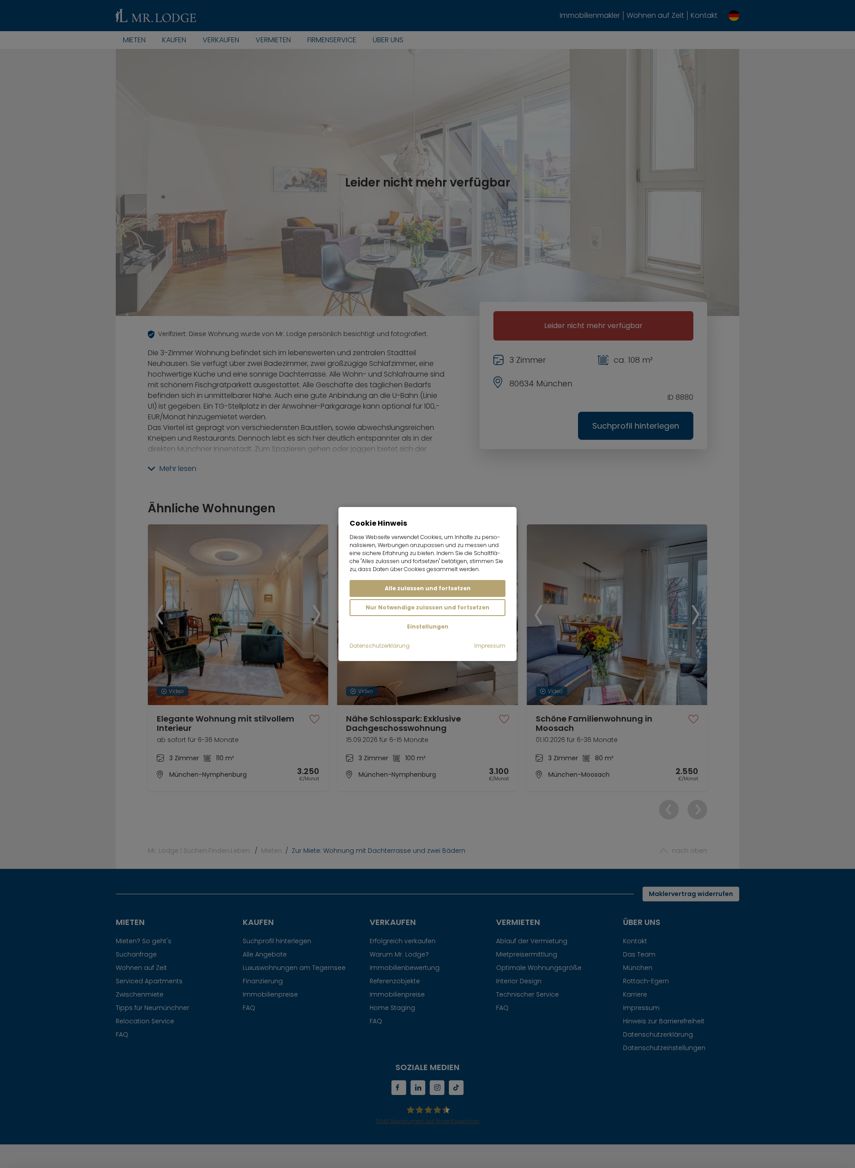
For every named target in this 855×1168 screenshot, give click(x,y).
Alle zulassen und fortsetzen (428, 588)
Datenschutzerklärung (380, 645)
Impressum (489, 645)
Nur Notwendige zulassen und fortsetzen (427, 607)
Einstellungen (427, 626)
